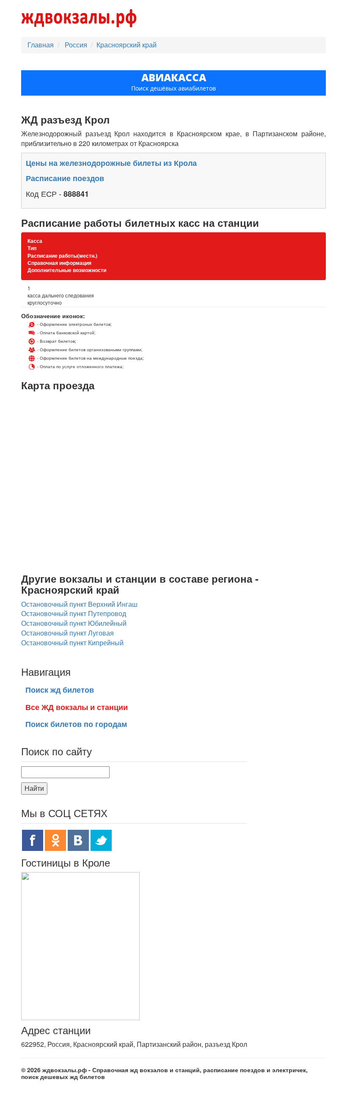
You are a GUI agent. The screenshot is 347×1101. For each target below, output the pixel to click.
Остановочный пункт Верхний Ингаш (79, 604)
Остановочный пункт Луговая (67, 633)
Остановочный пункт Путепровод (73, 613)
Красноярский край (126, 45)
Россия (77, 45)
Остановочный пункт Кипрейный (72, 642)
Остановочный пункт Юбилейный (74, 623)
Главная (41, 45)
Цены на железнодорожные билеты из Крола (111, 162)
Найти (34, 788)
